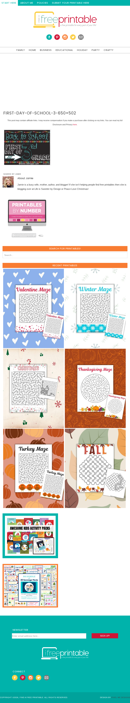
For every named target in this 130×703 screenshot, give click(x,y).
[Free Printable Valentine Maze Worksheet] (33, 346)
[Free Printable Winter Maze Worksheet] (95, 346)
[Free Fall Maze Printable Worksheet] (95, 506)
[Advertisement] (65, 77)
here (75, 124)
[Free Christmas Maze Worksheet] (33, 426)
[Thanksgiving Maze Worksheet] (95, 426)
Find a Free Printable (65, 20)
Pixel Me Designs (120, 697)
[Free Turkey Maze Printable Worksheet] (33, 506)
